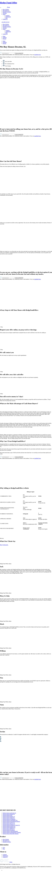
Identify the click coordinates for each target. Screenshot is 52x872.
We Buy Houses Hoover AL (9, 824)
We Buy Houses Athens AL (9, 817)
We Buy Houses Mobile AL (9, 828)
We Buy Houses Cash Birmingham (10, 831)
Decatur (4, 38)
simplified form (37, 54)
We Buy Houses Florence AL (9, 826)
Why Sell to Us (6, 10)
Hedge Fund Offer (8, 2)
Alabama (5, 37)
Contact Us (5, 19)
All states (5, 13)
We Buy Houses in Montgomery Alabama (12, 832)
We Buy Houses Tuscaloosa (9, 830)
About (4, 14)
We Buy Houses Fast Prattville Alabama (11, 821)
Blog (6, 18)
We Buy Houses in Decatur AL (9, 813)
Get (5, 22)
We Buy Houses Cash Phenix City (10, 820)
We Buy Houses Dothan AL (9, 814)
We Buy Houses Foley (7, 815)
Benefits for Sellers (7, 12)
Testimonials (8, 16)
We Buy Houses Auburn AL (9, 822)
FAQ (4, 847)
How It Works (6, 9)
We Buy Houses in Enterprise (9, 819)
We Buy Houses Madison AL (9, 827)
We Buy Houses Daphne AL (9, 816)
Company (7, 15)
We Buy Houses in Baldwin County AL (11, 825)
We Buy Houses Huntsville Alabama (10, 833)
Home (8, 7)
